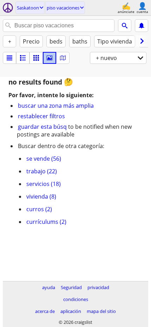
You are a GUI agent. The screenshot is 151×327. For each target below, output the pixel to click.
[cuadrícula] (36, 58)
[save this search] (141, 25)
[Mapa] (63, 58)
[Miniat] (22, 58)
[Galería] (49, 58)
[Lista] (9, 58)
